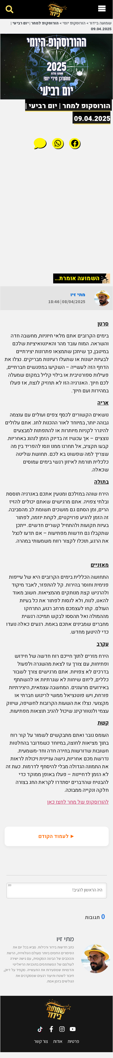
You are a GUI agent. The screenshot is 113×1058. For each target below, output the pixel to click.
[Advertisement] (56, 211)
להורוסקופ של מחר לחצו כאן (78, 802)
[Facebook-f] (51, 1029)
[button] (9, 9)
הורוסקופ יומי (74, 23)
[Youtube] (73, 1029)
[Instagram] (62, 1029)
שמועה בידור (100, 23)
